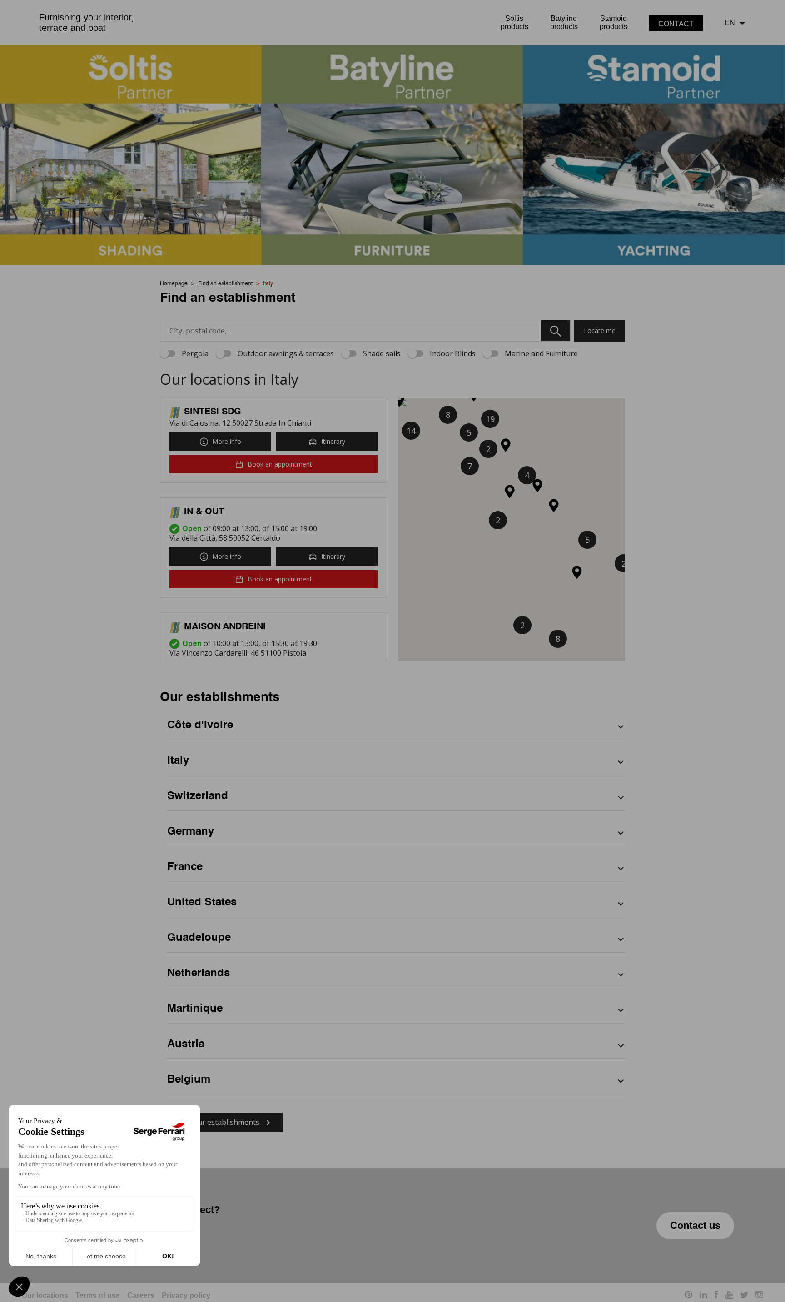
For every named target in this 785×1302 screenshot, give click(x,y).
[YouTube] (729, 1296)
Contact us (695, 1225)
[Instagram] (759, 1296)
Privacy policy (186, 1295)
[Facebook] (716, 1296)
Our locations (45, 1295)
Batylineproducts (564, 22)
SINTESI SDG (212, 412)
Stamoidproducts (613, 22)
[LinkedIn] (703, 1296)
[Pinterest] (688, 1296)
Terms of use (97, 1295)
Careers (140, 1295)
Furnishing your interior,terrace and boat (86, 22)
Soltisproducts (514, 22)
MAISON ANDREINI (225, 626)
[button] (554, 506)
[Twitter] (744, 1296)
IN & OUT (204, 512)
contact (676, 24)
